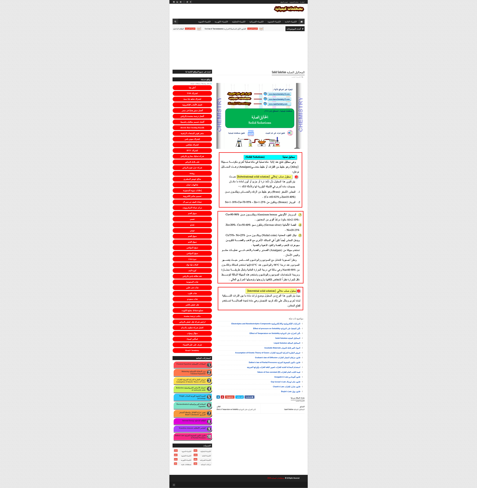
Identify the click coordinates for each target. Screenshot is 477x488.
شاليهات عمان (192, 185)
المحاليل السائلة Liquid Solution (287, 343)
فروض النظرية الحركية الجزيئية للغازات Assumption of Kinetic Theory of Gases (267, 353)
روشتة (192, 173)
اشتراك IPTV (192, 150)
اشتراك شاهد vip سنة (192, 99)
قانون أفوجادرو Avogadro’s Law (287, 377)
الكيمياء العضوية (274, 21)
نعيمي (192, 219)
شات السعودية (192, 282)
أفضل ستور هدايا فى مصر (192, 110)
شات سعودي (192, 299)
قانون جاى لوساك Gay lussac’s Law (285, 382)
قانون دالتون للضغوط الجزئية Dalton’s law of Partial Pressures (274, 362)
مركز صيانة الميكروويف (192, 208)
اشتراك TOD (192, 93)
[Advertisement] (238, 50)
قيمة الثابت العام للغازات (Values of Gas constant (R (278, 372)
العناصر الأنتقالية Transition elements (192, 428)
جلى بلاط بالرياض (192, 162)
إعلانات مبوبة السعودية (192, 190)
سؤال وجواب (192, 333)
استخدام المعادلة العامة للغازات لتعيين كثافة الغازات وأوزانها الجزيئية (273, 367)
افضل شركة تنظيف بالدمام (192, 328)
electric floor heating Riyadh (192, 128)
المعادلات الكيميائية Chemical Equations (191, 364)
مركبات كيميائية (206, 464)
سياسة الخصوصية (294, 2)
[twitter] (187, 1)
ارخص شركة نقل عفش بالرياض (192, 322)
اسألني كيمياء (192, 339)
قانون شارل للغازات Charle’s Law (286, 387)
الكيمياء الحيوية (204, 21)
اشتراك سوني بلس (192, 139)
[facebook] (190, 1)
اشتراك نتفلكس (192, 145)
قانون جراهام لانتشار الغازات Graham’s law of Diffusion (277, 357)
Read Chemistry (192, 350)
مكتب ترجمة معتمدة (192, 316)
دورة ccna (192, 259)
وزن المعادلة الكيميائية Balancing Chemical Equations (194, 372)
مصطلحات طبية (186, 464)
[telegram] (184, 1)
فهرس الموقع (284, 2)
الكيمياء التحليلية (238, 21)
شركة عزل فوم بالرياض (192, 168)
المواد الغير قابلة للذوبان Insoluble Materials (282, 348)
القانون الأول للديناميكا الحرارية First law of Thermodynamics (246, 28)
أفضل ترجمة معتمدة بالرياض (192, 116)
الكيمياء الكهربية (221, 21)
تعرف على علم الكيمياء (192, 345)
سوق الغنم (192, 213)
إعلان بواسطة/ (200, 83)
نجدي (192, 225)
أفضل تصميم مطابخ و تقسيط (192, 122)
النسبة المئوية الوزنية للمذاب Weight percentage (192, 397)
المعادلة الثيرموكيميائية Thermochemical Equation (191, 405)
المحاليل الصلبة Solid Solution (287, 338)
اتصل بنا (302, 2)
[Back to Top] (174, 485)
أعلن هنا (192, 88)
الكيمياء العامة (291, 21)
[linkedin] (177, 1)
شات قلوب (192, 293)
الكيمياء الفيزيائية (256, 21)
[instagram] (174, 1)
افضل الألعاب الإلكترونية (192, 105)
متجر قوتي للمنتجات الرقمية (192, 133)
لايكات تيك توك (192, 265)
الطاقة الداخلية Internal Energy (194, 28)
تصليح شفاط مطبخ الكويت (192, 310)
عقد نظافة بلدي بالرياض (192, 276)
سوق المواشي (192, 248)
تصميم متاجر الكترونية (192, 196)
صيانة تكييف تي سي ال (192, 202)
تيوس (192, 230)
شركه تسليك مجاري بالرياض (192, 156)
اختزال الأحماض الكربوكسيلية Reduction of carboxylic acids (191, 389)
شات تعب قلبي (192, 288)
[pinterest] (180, 1)
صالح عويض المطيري (192, 179)
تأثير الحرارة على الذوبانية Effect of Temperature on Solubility (275, 333)
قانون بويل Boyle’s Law (290, 391)
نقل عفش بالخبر (192, 305)
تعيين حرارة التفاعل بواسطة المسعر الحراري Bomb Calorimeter (192, 413)
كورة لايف (192, 270)
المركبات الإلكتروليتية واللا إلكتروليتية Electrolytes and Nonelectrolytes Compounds (265, 324)
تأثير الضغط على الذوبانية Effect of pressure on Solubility (276, 328)
